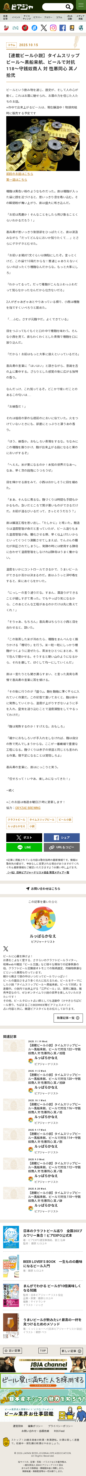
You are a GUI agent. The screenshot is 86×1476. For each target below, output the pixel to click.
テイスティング (27, 17)
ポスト (27, 837)
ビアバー (37, 17)
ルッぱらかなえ (16, 826)
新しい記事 (69, 1351)
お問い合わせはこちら (45, 888)
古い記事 (14, 1350)
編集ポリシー (35, 1426)
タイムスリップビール (41, 819)
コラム (59, 17)
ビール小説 (65, 819)
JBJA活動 (69, 17)
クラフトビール (16, 819)
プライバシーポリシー (60, 1426)
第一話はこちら (16, 179)
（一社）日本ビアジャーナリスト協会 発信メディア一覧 (37, 872)
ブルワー (48, 17)
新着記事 (5, 17)
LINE (28, 847)
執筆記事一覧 (66, 1018)
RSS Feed (59, 1431)
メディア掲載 (80, 17)
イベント (16, 17)
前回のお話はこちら (19, 174)
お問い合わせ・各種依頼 (35, 1431)
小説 (31, 826)
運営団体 (18, 1426)
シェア (65, 837)
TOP (43, 1350)
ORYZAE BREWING (27, 808)
